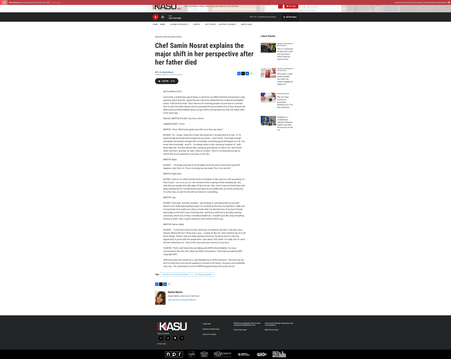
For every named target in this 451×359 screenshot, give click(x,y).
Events (196, 24)
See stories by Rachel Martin (182, 299)
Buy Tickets (210, 24)
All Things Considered (203, 274)
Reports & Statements (211, 329)
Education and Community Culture (168, 37)
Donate (292, 6)
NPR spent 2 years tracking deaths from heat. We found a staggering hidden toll (285, 79)
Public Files (207, 324)
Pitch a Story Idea (240, 330)
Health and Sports (283, 94)
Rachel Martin (167, 72)
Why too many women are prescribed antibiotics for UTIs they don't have (285, 102)
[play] (155, 17)
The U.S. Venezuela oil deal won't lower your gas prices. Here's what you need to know (285, 54)
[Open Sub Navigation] (167, 24)
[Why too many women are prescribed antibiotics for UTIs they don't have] (268, 98)
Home (155, 24)
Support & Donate (227, 24)
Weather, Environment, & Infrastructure (285, 44)
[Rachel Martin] (160, 298)
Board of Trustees (209, 334)
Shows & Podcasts (179, 24)
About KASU (246, 24)
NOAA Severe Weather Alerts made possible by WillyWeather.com (247, 324)
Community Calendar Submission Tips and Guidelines (279, 324)
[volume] (163, 17)
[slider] (166, 17)
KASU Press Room (271, 330)
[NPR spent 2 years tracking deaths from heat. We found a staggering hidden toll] (268, 73)
